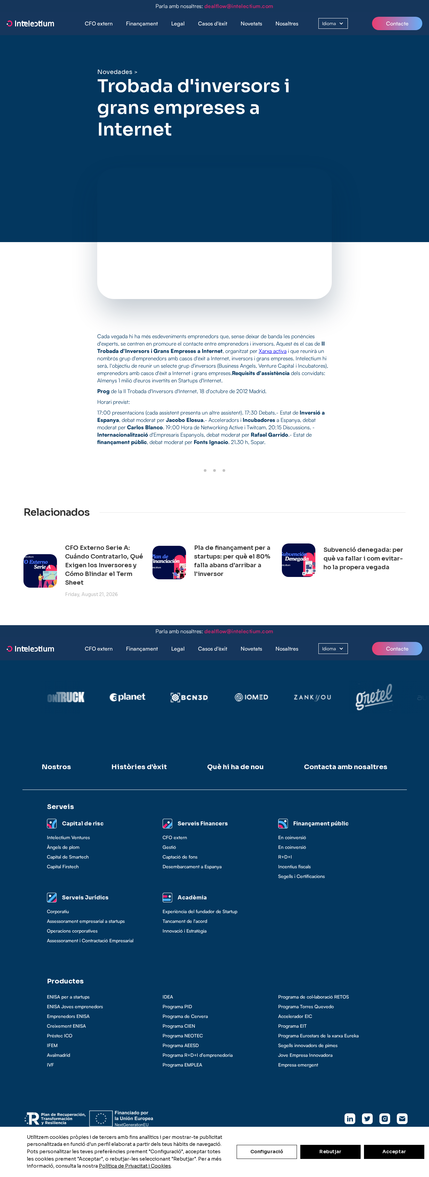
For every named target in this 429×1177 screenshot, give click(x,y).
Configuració (267, 1152)
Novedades (114, 72)
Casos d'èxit (212, 23)
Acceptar (394, 1152)
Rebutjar (330, 1152)
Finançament (142, 23)
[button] (142, 23)
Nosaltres (286, 23)
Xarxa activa (273, 351)
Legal (178, 23)
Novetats (251, 23)
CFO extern (99, 23)
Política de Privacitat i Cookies (135, 1166)
